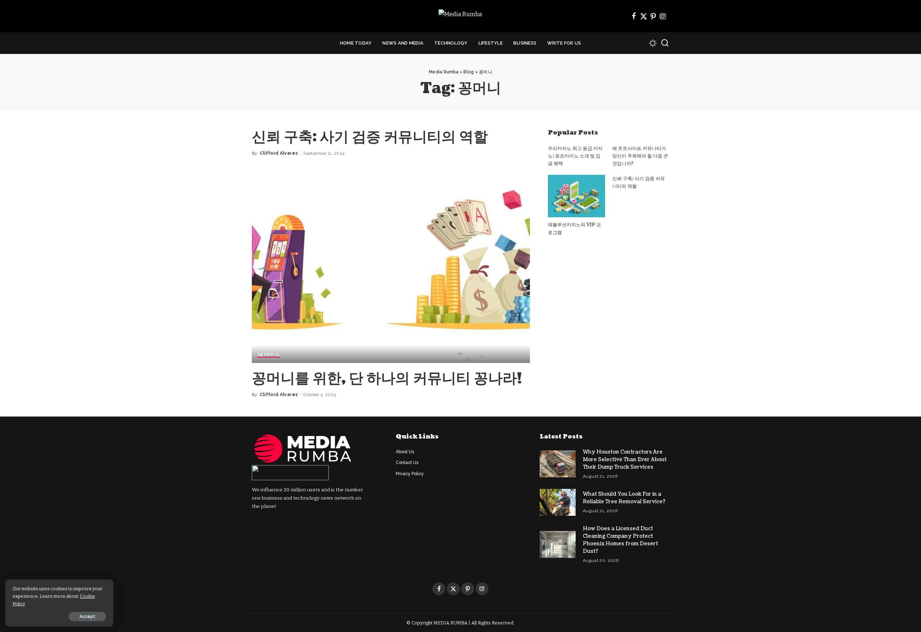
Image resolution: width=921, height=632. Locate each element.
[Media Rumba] (460, 16)
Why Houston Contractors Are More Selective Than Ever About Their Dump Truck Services (625, 459)
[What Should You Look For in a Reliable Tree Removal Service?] (558, 502)
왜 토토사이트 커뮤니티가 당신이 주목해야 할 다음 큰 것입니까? (640, 156)
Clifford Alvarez (279, 153)
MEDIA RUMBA (450, 623)
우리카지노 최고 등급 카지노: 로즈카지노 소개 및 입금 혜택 (575, 156)
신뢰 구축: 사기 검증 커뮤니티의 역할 (370, 137)
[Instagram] (663, 16)
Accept (87, 616)
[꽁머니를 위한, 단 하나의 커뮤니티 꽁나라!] (391, 269)
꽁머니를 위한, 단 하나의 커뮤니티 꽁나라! (387, 378)
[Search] (665, 43)
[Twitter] (643, 16)
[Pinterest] (653, 16)
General (268, 354)
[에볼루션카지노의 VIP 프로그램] (576, 196)
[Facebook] (634, 16)
